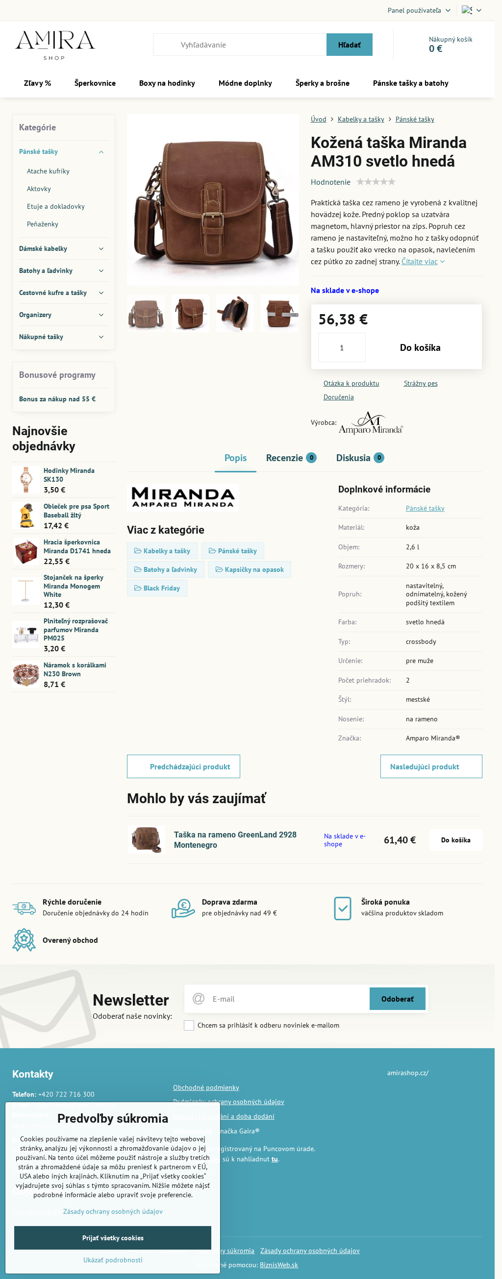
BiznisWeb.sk (279, 1264)
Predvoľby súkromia (224, 1250)
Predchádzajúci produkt (190, 766)
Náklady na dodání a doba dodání (224, 1116)
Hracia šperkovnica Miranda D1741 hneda (77, 546)
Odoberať (397, 999)
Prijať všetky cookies (113, 1237)
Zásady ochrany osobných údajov (310, 1250)
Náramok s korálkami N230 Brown (75, 669)
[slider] (376, 182)
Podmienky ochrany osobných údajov (228, 1101)
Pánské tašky (425, 508)
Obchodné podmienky (206, 1087)
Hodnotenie (331, 182)
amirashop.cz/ (407, 1072)
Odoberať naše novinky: (132, 1016)
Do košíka (420, 347)
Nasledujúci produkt (424, 766)
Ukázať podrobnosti (113, 1259)
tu (275, 1159)
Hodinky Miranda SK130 (69, 475)
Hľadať (349, 44)
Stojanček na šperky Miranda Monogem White (73, 586)
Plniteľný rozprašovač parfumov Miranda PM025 (76, 629)
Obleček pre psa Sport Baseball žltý (76, 510)
